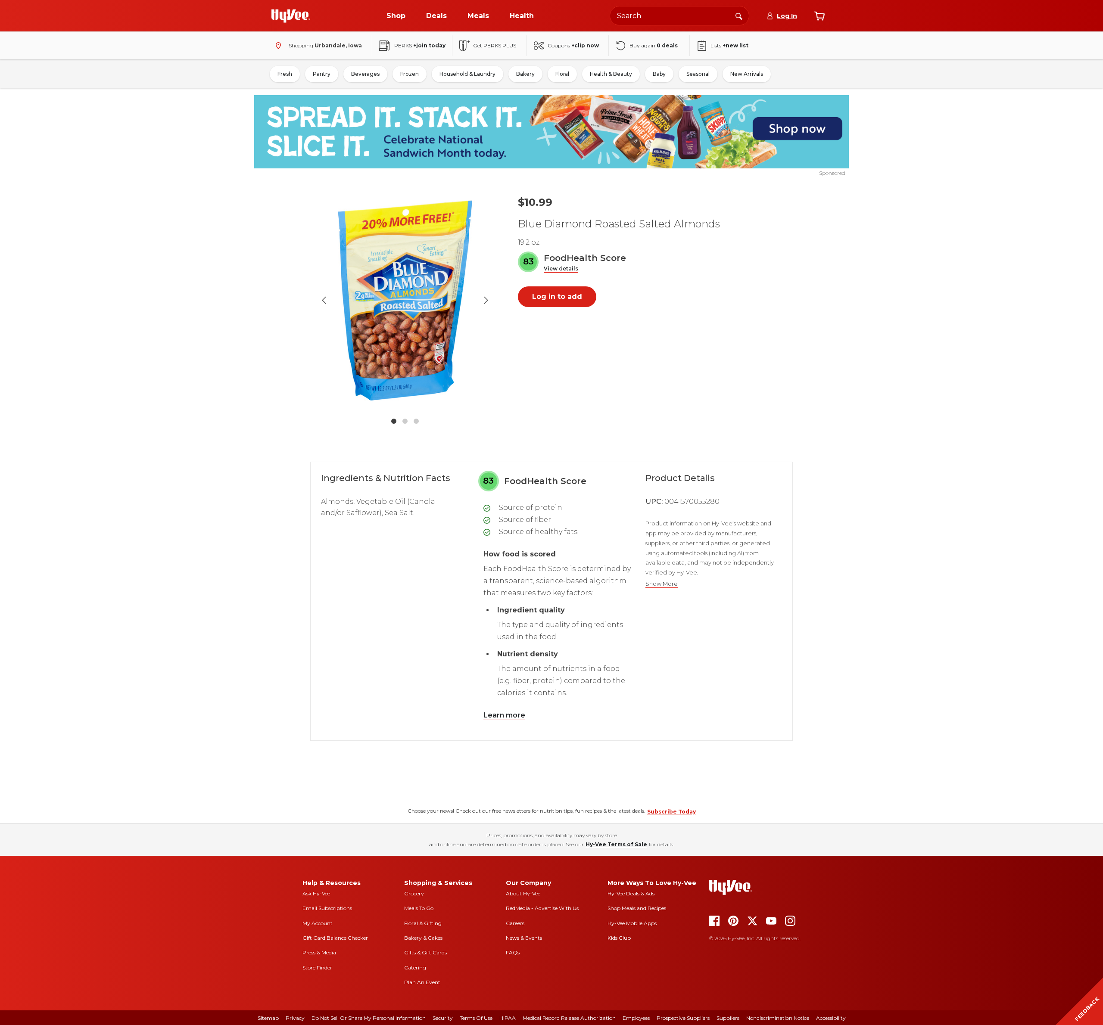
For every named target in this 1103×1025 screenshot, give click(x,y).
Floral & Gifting (423, 923)
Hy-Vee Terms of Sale (616, 844)
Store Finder (317, 967)
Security (443, 1018)
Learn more (504, 715)
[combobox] (679, 15)
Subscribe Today (671, 811)
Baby (659, 74)
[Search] (739, 15)
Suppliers (728, 1018)
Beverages (365, 74)
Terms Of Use (476, 1018)
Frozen (409, 74)
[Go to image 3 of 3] (416, 421)
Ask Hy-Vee (316, 893)
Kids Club (619, 938)
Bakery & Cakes (423, 938)
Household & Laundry (467, 74)
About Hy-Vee (523, 893)
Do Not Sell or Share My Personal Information (369, 1018)
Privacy (295, 1018)
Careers (515, 923)
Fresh (284, 74)
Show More (661, 584)
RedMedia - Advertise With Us (542, 908)
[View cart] (819, 16)
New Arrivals (746, 74)
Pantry (321, 74)
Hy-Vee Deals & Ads (631, 893)
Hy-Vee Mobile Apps (632, 923)
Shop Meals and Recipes (637, 908)
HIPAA (507, 1018)
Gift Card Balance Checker (335, 938)
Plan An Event (422, 982)
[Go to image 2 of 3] (405, 421)
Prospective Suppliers (683, 1018)
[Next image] (486, 300)
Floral (562, 74)
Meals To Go (418, 908)
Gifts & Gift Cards (425, 952)
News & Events (524, 938)
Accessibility (831, 1018)
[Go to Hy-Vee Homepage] (290, 16)
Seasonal (698, 74)
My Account (317, 923)
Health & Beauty (611, 74)
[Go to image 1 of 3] (393, 421)
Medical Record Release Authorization (569, 1018)
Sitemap (268, 1018)
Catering (415, 967)
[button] (561, 269)
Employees (636, 1018)
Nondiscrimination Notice (777, 1018)
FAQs (513, 952)
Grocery (414, 893)
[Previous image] (324, 300)
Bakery (525, 74)
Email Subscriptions (327, 908)
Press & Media (319, 952)
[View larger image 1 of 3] (405, 300)
